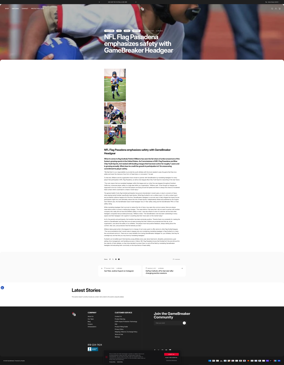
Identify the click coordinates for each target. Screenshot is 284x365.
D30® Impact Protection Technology (126, 321)
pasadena (127, 30)
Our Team (91, 319)
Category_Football (109, 30)
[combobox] (273, 2)
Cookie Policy (120, 361)
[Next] (135, 2)
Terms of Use (119, 334)
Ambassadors (92, 326)
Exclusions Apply (128, 2)
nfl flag (119, 30)
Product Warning (120, 319)
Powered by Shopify (20, 360)
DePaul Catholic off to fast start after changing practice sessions (160, 272)
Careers (90, 324)
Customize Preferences (171, 360)
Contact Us (118, 316)
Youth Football (136, 30)
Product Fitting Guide (121, 326)
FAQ (116, 324)
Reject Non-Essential (171, 357)
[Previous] (99, 2)
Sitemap (117, 337)
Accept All (171, 354)
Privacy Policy (119, 329)
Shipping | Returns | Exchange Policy (126, 332)
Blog (89, 321)
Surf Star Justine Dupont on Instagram (119, 271)
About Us (90, 316)
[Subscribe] (184, 322)
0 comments (177, 259)
